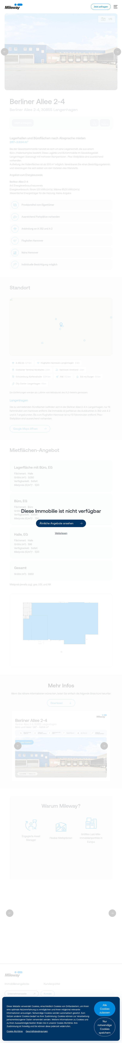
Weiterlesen (61, 533)
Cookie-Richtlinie (15, 1031)
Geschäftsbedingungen (37, 1031)
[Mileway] (13, 7)
